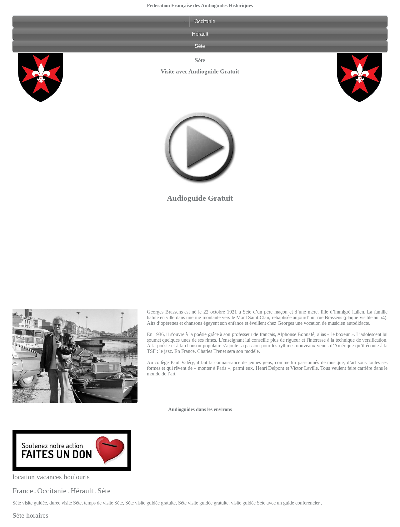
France (22, 491)
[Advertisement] (200, 254)
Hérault (200, 34)
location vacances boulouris (51, 477)
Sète (200, 46)
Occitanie (204, 21)
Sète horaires (30, 515)
